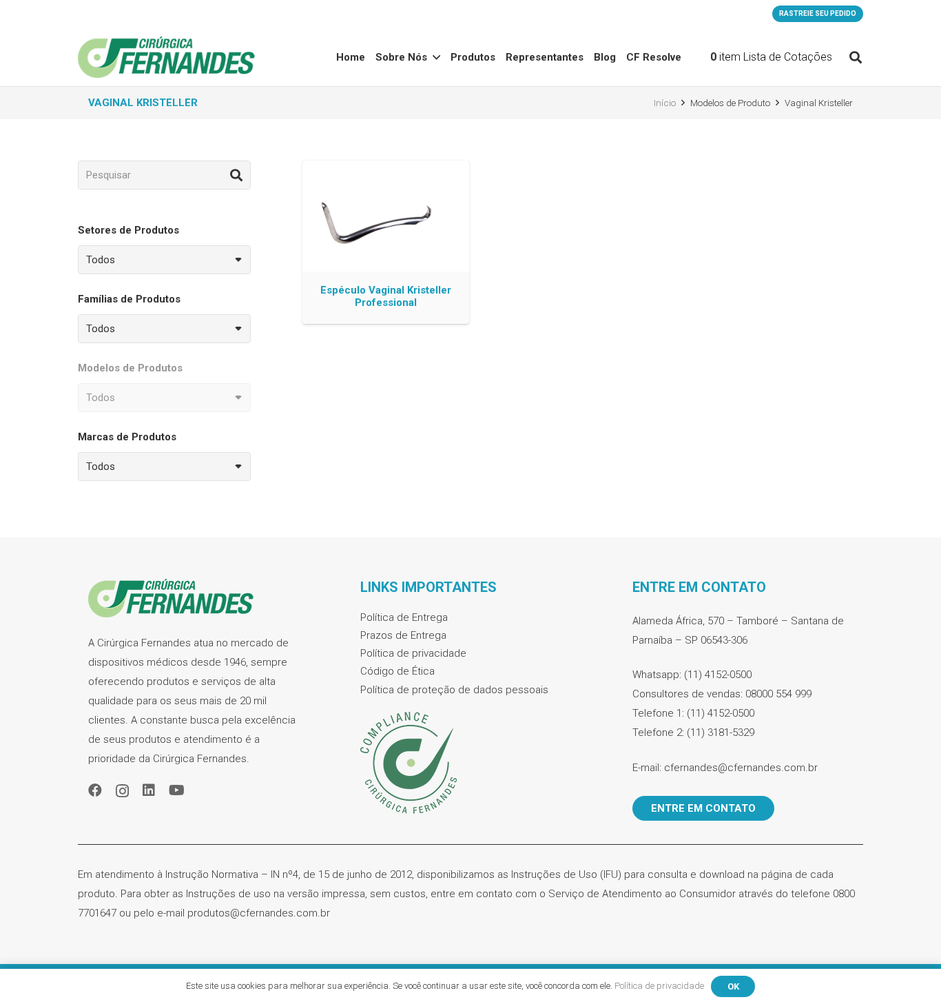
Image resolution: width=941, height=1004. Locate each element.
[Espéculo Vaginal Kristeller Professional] (385, 242)
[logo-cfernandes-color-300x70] (166, 57)
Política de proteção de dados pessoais (454, 690)
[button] (436, 57)
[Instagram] (122, 791)
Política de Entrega (404, 617)
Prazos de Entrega (403, 635)
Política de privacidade (413, 653)
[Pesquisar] (236, 175)
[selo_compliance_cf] (470, 763)
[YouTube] (177, 790)
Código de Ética (397, 671)
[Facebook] (95, 790)
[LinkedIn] (149, 790)
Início (665, 102)
